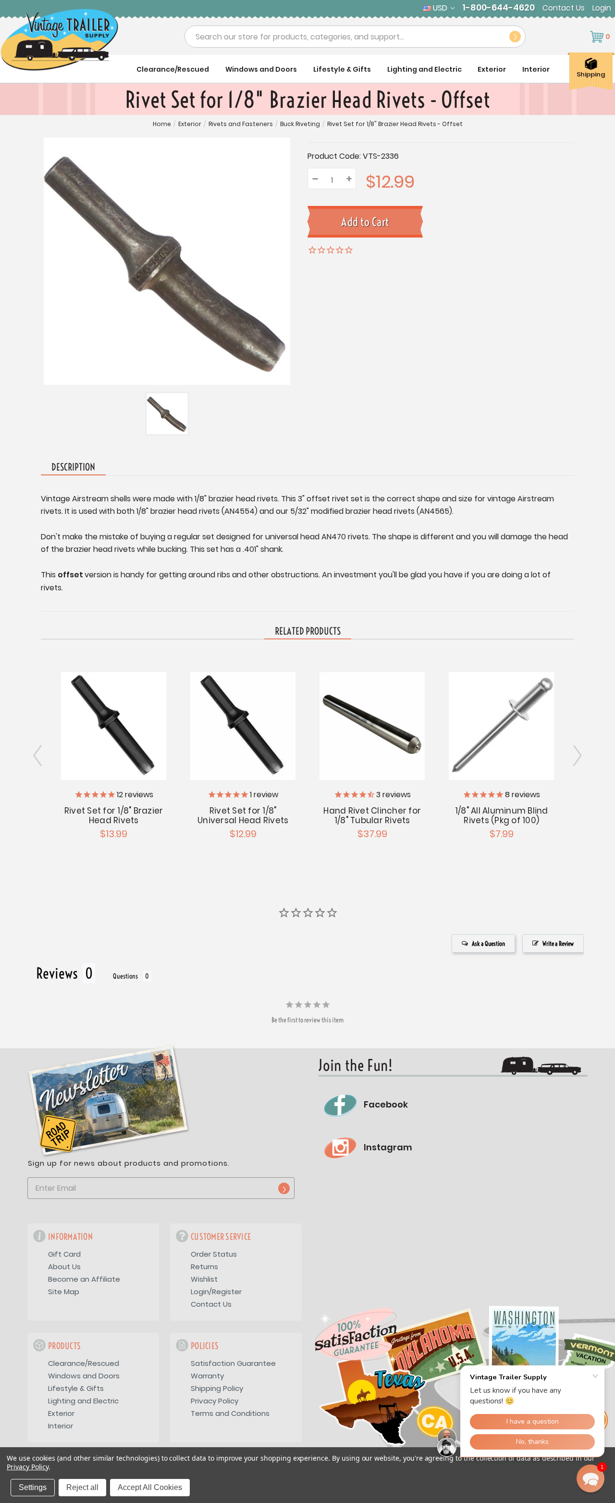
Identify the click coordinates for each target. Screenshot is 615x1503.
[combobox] (355, 36)
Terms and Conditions (230, 1413)
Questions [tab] (125, 976)
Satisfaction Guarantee (233, 1363)
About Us (64, 1266)
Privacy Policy (214, 1401)
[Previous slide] (576, 755)
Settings (33, 1487)
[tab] (307, 631)
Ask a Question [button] (488, 943)
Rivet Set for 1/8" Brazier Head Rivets (113, 815)
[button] (590, 1478)
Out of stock (372, 724)
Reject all (82, 1487)
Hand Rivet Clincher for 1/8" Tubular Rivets (372, 815)
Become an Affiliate (84, 1279)
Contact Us (563, 8)
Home (162, 124)
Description (73, 467)
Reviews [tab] (57, 973)
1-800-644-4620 (498, 8)
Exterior (492, 69)
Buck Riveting (300, 124)
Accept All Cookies (150, 1487)
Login (601, 8)
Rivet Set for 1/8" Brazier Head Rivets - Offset (395, 124)
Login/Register (216, 1291)
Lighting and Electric (424, 69)
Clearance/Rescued (172, 69)
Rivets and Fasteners (241, 124)
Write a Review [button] (558, 943)
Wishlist (204, 1279)
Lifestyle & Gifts (342, 69)
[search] (515, 36)
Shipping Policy (217, 1388)
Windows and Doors (261, 69)
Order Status (214, 1254)
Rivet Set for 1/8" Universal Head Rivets (242, 815)
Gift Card (64, 1254)
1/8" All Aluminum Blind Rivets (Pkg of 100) (501, 815)
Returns (204, 1266)
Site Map (63, 1291)
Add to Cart (114, 724)
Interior (536, 69)
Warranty (207, 1376)
